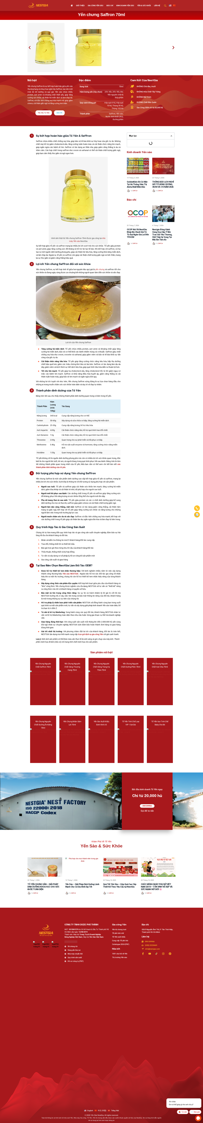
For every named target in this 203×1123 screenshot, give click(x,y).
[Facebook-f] (143, 953)
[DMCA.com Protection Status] (86, 941)
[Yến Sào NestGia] (38, 5)
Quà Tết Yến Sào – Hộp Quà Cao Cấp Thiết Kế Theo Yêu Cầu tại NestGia (119, 885)
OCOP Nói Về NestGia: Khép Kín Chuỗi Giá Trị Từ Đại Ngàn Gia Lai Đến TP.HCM (138, 233)
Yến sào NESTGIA (70, 574)
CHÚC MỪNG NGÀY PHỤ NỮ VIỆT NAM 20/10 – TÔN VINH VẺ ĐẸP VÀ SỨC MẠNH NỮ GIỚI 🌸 (156, 887)
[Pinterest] (170, 953)
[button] (29, 47)
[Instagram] (163, 953)
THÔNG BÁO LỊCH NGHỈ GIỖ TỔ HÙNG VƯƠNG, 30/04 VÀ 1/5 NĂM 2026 (163, 184)
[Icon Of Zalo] (197, 515)
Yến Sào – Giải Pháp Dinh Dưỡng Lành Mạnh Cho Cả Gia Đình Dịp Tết (82, 885)
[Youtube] (149, 953)
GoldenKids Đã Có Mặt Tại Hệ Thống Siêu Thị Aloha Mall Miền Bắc (137, 184)
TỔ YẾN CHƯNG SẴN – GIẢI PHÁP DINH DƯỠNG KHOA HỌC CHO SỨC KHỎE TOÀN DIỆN (43, 887)
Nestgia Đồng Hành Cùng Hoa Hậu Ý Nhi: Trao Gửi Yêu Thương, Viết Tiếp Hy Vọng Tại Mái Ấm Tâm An (162, 234)
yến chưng (99, 269)
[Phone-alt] (197, 508)
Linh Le (135, 191)
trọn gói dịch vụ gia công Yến (90, 634)
